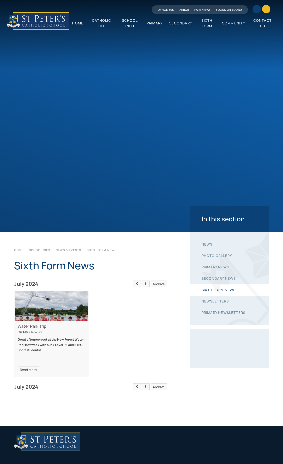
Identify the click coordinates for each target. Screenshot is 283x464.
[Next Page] (145, 284)
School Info (39, 250)
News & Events (68, 250)
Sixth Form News (102, 250)
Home (18, 250)
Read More (28, 370)
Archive (159, 284)
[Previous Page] (137, 284)
